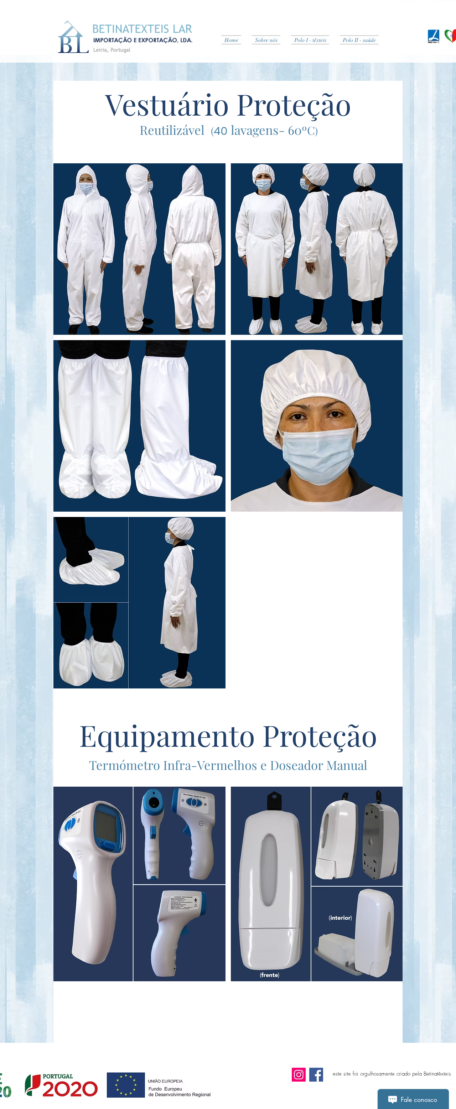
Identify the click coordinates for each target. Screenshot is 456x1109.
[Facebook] (316, 1075)
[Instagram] (299, 1075)
